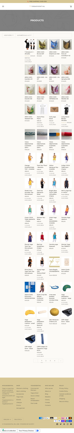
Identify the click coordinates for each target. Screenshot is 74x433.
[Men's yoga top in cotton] (66, 183)
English (6, 419)
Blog (46, 394)
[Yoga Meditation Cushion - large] (66, 287)
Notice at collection (9, 431)
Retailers (48, 397)
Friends (47, 402)
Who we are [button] (49, 385)
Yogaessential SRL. (9, 424)
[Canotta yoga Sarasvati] (54, 237)
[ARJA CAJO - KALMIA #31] (30, 89)
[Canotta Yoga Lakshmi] (66, 210)
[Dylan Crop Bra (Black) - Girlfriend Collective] (42, 287)
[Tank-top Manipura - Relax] (42, 183)
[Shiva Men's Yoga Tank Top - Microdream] (30, 262)
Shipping (62, 398)
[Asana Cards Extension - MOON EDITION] (30, 287)
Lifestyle (19, 402)
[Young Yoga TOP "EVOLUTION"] (42, 262)
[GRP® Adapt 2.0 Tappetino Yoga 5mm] (42, 339)
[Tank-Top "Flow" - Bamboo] (42, 158)
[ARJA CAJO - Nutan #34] (42, 89)
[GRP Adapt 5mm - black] (66, 312)
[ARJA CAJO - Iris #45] (54, 69)
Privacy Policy (63, 388)
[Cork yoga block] (54, 109)
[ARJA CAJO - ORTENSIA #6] (54, 89)
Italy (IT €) (17, 419)
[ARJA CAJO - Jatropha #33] (66, 69)
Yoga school (34, 393)
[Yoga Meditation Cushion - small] (30, 312)
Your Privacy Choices (26, 431)
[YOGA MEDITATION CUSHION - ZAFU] (30, 134)
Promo (18, 405)
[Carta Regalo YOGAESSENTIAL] (54, 262)
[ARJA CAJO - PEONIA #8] (66, 89)
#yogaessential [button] (7, 385)
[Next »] (61, 361)
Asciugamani (20, 408)
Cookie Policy (63, 391)
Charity (47, 399)
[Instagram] (67, 424)
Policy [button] (61, 385)
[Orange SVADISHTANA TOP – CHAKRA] (30, 158)
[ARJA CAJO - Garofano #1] (30, 69)
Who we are (49, 388)
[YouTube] (71, 424)
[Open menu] (5, 6)
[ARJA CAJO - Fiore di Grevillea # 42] (66, 44)
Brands (18, 399)
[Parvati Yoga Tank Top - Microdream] (30, 237)
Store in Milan (35, 396)
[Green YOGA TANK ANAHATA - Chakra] (30, 210)
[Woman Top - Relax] (42, 210)
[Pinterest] (64, 424)
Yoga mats (19, 397)
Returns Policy (63, 401)
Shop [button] (18, 385)
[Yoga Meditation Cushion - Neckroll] (42, 312)
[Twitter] (61, 424)
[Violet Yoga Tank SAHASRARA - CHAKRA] (54, 210)
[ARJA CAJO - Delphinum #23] (54, 44)
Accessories (20, 394)
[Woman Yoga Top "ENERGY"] (66, 237)
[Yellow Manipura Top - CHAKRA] (54, 158)
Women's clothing (22, 388)
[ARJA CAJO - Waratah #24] (30, 109)
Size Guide (34, 403)
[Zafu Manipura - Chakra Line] (54, 312)
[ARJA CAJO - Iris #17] (42, 69)
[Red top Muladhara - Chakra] (42, 237)
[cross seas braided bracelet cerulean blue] (54, 287)
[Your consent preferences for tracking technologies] (3, 430)
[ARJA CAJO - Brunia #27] (42, 44)
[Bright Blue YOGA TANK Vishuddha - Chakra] (54, 183)
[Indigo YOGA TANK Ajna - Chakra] (66, 158)
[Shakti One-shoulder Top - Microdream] (30, 183)
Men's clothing (21, 391)
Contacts (48, 405)
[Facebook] (57, 424)
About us (48, 391)
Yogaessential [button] (36, 385)
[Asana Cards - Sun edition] (66, 262)
